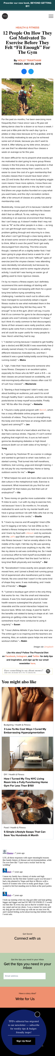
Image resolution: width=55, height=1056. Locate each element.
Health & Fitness (27, 27)
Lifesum (30, 533)
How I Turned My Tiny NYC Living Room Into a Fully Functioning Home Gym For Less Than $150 (26, 782)
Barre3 (43, 410)
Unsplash (48, 646)
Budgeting (9, 725)
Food (6, 827)
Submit (50, 976)
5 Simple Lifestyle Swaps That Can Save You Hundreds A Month (25, 833)
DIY (5, 774)
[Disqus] (27, 882)
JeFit (12, 536)
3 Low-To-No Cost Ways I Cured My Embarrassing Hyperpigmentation (25, 731)
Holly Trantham (29, 60)
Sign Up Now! (24, 1041)
